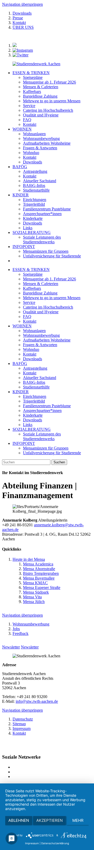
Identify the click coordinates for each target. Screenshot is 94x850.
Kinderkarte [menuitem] (33, 218)
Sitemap (19, 724)
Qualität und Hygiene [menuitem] (40, 115)
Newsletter (11, 647)
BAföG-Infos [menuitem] (34, 185)
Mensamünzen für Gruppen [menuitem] (45, 251)
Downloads (22, 13)
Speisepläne (33, 274)
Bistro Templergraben (41, 573)
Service (29, 302)
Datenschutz (23, 719)
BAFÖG (20, 166)
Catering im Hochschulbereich (48, 307)
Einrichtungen (34, 396)
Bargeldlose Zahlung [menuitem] (40, 96)
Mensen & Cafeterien (40, 283)
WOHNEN (22, 129)
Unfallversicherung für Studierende (52, 453)
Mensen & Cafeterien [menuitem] (40, 87)
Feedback (20, 633)
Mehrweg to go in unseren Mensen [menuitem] (51, 101)
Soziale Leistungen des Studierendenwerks (42, 436)
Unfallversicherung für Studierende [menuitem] (52, 256)
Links (27, 424)
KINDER (21, 195)
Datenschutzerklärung (55, 843)
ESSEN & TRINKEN (31, 72)
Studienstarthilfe (36, 387)
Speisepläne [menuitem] (33, 77)
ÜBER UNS (23, 27)
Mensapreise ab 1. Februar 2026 (49, 279)
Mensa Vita (32, 597)
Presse (18, 18)
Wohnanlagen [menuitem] (34, 134)
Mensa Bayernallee (39, 578)
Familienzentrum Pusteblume (47, 406)
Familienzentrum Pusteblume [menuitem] (47, 209)
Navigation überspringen (22, 4)
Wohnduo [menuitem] (31, 152)
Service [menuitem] (29, 105)
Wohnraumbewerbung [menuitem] (41, 138)
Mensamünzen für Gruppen (45, 448)
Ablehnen (18, 820)
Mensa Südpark (36, 592)
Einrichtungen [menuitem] (34, 199)
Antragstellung (35, 368)
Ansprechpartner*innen (42, 410)
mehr (78, 820)
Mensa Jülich (34, 601)
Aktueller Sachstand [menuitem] (39, 181)
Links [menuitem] (27, 228)
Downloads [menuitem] (32, 162)
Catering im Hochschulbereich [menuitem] (48, 110)
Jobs (16, 629)
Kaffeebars (32, 288)
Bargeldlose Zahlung (40, 293)
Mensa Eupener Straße (41, 587)
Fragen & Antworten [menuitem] (40, 148)
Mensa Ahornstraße (39, 568)
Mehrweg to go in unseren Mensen (51, 298)
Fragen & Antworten (40, 345)
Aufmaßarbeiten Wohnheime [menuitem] (46, 143)
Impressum (22, 728)
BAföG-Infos (34, 382)
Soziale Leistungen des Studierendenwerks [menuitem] (42, 239)
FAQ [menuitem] (27, 119)
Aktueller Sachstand (39, 377)
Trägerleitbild (34, 401)
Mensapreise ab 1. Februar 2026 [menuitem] (49, 82)
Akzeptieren (49, 820)
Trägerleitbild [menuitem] (34, 204)
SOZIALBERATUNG (32, 232)
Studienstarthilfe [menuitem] (36, 190)
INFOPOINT (24, 246)
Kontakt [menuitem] (29, 124)
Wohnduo (31, 349)
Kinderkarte (33, 415)
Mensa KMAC (35, 583)
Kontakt (19, 22)
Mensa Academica (38, 564)
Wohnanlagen (34, 330)
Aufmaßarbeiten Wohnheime (46, 340)
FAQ (27, 316)
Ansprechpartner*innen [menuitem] (42, 213)
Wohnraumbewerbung (41, 335)
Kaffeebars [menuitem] (32, 91)
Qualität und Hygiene (40, 312)
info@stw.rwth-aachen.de (37, 701)
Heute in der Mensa (29, 559)
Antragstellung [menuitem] (35, 171)
